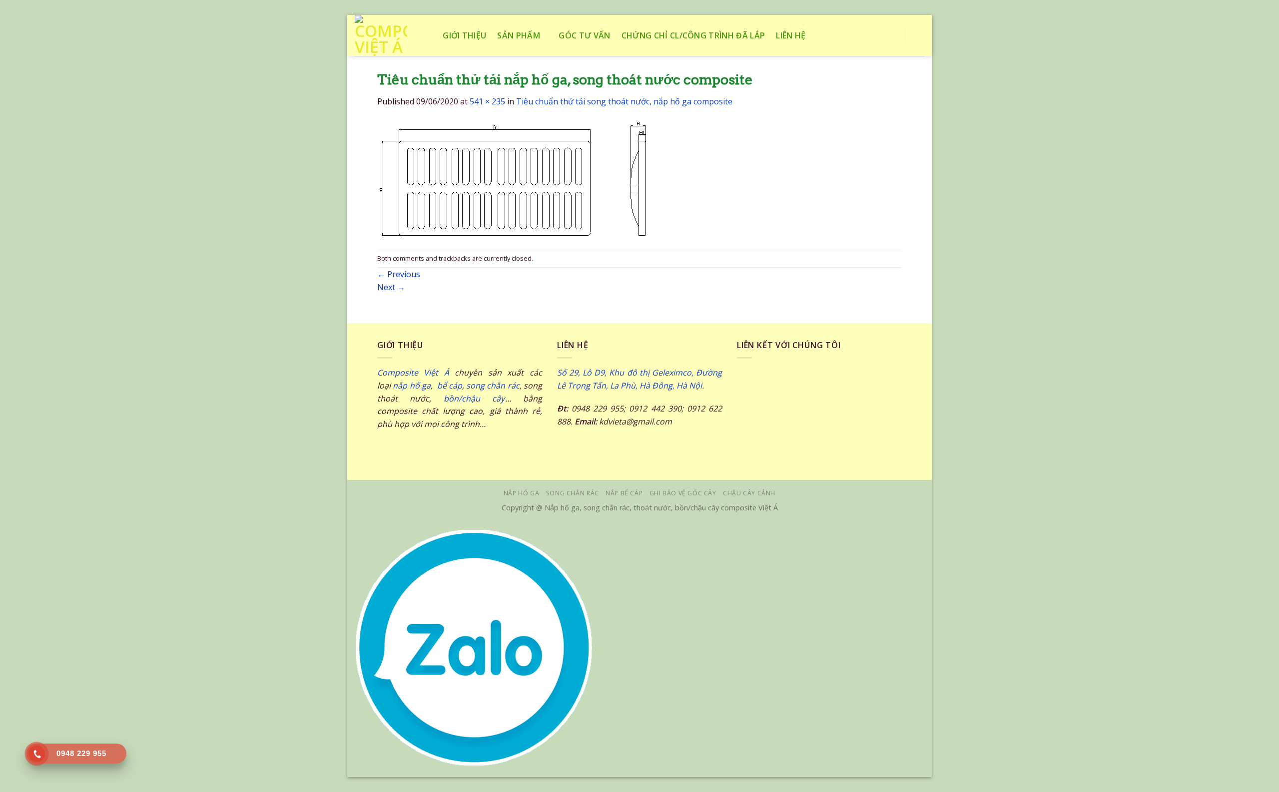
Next (391, 287)
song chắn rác (493, 385)
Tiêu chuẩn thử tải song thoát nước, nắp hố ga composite (624, 101)
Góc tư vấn (584, 35)
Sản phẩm (518, 35)
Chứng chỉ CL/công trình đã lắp (693, 35)
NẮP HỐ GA (522, 493)
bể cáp (448, 385)
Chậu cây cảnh (749, 493)
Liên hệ (790, 35)
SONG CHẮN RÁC (572, 493)
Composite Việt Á (413, 372)
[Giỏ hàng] (919, 35)
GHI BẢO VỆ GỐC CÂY (682, 493)
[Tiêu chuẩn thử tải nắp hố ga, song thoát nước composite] (512, 177)
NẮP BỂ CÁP (624, 493)
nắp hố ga (412, 385)
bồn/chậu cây (474, 398)
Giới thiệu (464, 35)
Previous (398, 274)
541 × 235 (487, 101)
